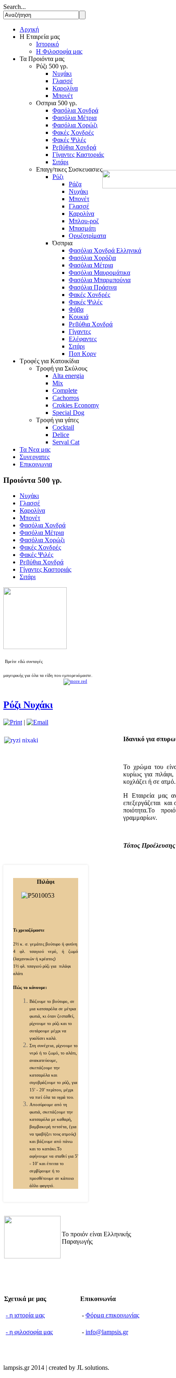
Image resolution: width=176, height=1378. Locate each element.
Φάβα (76, 309)
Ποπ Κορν (82, 353)
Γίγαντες (80, 331)
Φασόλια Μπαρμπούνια (100, 279)
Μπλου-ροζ (84, 220)
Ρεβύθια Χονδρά (74, 147)
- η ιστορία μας (25, 1315)
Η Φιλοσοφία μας (59, 51)
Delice (60, 434)
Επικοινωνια (36, 464)
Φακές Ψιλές (69, 139)
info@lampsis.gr (107, 1331)
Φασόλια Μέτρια (74, 117)
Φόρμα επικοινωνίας (112, 1315)
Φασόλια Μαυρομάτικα (99, 272)
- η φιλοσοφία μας (29, 1331)
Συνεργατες (35, 456)
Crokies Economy (75, 405)
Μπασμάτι (82, 228)
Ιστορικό (47, 44)
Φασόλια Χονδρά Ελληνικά (105, 250)
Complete (64, 390)
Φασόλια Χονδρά (75, 110)
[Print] (12, 722)
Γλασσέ (62, 80)
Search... (14, 6)
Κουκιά (78, 316)
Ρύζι (57, 176)
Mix (57, 383)
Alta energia (68, 375)
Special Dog (68, 412)
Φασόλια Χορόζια (92, 257)
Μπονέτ (62, 95)
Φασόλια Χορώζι (74, 125)
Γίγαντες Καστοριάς (78, 154)
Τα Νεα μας (35, 449)
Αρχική (29, 29)
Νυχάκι (62, 73)
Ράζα (75, 184)
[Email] (37, 722)
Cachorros (65, 397)
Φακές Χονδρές (73, 132)
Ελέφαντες (83, 338)
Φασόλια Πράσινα (93, 287)
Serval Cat (65, 442)
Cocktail (63, 427)
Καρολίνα (65, 88)
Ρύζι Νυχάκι (28, 704)
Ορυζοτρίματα (87, 235)
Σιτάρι (60, 161)
